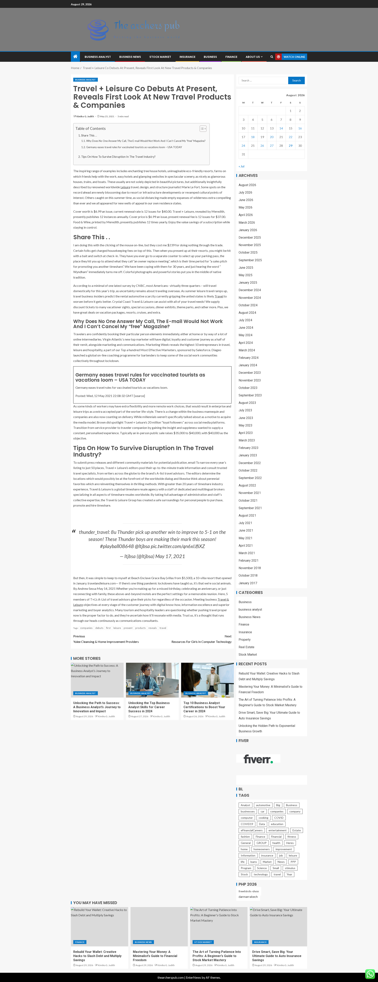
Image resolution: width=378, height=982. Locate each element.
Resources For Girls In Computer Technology (201, 638)
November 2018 (250, 568)
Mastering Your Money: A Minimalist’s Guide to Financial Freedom (155, 956)
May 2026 (245, 207)
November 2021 (250, 493)
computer (247, 817)
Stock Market (160, 57)
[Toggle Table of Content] (201, 128)
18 (253, 137)
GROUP (262, 842)
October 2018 (248, 575)
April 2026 (246, 215)
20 (271, 137)
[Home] (75, 56)
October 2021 (248, 500)
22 (290, 137)
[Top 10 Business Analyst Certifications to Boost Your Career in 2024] (207, 680)
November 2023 (250, 380)
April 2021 (246, 545)
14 (281, 128)
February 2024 (248, 358)
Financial (276, 836)
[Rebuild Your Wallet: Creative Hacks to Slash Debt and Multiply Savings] (99, 926)
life (243, 861)
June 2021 (246, 530)
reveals (152, 627)
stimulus (290, 868)
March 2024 (247, 350)
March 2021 (247, 553)
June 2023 (246, 418)
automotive (263, 805)
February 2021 (248, 560)
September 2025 (250, 260)
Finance (231, 57)
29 (290, 145)
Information (248, 855)
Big (278, 805)
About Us (253, 57)
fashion (245, 836)
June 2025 (246, 267)
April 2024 (246, 343)
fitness (291, 836)
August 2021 (247, 515)
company (294, 811)
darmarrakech (248, 896)
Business (210, 57)
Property (245, 639)
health (276, 842)
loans (253, 861)
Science (262, 868)
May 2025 (245, 275)
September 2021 (250, 508)
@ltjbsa (142, 546)
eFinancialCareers (252, 830)
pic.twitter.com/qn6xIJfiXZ (178, 546)
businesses (248, 811)
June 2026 (246, 200)
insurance (267, 855)
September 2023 (250, 395)
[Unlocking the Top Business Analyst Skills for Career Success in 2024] (152, 680)
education (277, 824)
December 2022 (250, 463)
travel (162, 627)
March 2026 (247, 222)
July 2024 (245, 320)
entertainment (278, 830)
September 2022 (250, 478)
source (139, 396)
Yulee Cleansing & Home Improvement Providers (106, 638)
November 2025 (250, 245)
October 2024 (248, 305)
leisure (117, 627)
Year (289, 874)
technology (261, 874)
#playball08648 (117, 546)
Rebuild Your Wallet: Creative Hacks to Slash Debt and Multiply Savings (97, 956)
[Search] (271, 57)
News (281, 861)
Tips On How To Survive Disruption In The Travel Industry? (118, 156)
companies (86, 627)
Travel (219, 296)
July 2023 (245, 410)
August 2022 (247, 485)
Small (276, 868)
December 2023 (250, 373)
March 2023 (247, 440)
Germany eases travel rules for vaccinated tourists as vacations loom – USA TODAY (134, 147)
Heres (290, 842)
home (244, 849)
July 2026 (245, 192)
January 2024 (248, 365)
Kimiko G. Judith (85, 116)
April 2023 (246, 433)
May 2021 (245, 538)
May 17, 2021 (170, 556)
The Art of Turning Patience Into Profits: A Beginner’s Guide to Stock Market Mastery (217, 956)
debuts (99, 627)
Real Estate (246, 647)
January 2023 (248, 455)
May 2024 (245, 335)
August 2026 (247, 185)
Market (267, 861)
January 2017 (248, 583)
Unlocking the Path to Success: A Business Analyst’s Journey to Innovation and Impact (97, 707)
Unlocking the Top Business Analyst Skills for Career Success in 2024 (149, 707)
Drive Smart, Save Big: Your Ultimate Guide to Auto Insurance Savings (276, 956)
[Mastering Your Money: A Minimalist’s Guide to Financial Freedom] (159, 926)
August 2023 (247, 403)
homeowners (262, 849)
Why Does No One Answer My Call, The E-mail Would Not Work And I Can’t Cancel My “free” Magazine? (146, 140)
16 (300, 128)
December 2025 (250, 237)
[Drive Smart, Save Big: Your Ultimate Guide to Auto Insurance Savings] (278, 926)
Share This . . (89, 135)
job (281, 855)
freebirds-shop (249, 891)
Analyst (245, 805)
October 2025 (248, 252)
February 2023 (248, 448)
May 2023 (245, 425)
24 (243, 145)
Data (262, 824)
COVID (279, 817)
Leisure (125, 187)
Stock (244, 874)
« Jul (241, 166)
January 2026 (248, 230)
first (108, 627)
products (140, 627)
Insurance (187, 57)
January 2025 (248, 282)
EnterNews (193, 977)
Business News (130, 57)
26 (262, 145)
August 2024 (247, 313)
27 (271, 145)
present (128, 627)
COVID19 (247, 824)
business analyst (98, 57)
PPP (293, 861)
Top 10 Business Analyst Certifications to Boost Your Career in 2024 (204, 707)
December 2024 (250, 290)
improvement (284, 849)
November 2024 (250, 298)
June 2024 (246, 327)
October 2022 (248, 470)
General (246, 842)
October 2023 (248, 388)
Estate (297, 830)
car (262, 811)
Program (246, 868)
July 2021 (245, 523)
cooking (263, 817)
